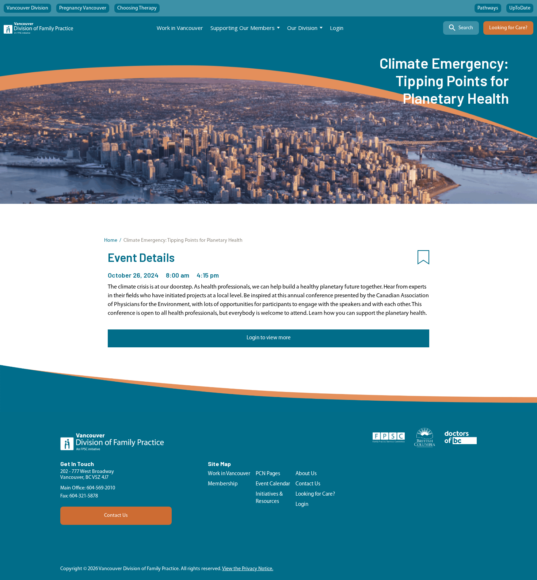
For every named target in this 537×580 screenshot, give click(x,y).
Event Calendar (273, 484)
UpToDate (519, 8)
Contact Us (116, 515)
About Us (306, 474)
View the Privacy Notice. (247, 569)
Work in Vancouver (180, 27)
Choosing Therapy (137, 8)
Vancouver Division (27, 8)
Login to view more (269, 338)
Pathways (487, 8)
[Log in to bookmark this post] (423, 259)
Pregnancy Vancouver (82, 8)
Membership (223, 484)
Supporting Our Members (242, 27)
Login (336, 27)
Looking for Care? (508, 28)
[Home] (38, 28)
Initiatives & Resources (269, 498)
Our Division (302, 27)
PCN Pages (268, 474)
